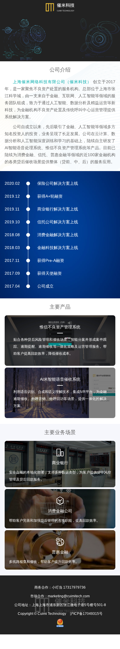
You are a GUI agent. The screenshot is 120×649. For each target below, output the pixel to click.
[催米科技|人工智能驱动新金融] (60, 7)
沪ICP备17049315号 (86, 614)
